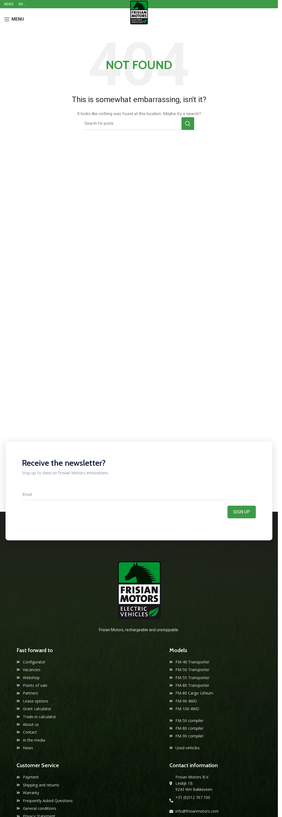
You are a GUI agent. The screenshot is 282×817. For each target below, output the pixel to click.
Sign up (241, 511)
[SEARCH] (187, 123)
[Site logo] (139, 19)
